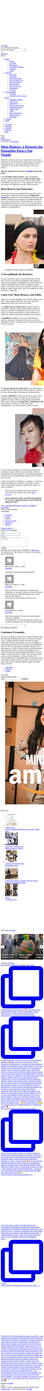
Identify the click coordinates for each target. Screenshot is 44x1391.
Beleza (7, 59)
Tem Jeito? (13, 117)
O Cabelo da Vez (11, 900)
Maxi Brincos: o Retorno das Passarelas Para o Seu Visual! (22, 151)
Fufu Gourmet (14, 84)
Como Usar (13, 101)
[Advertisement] (22, 23)
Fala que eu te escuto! (16, 105)
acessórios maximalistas (13, 505)
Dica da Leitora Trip (16, 80)
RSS (6, 132)
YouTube (8, 128)
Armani (4, 197)
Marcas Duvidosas (15, 113)
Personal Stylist (14, 115)
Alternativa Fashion (16, 100)
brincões (24, 505)
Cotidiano (12, 94)
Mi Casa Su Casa (15, 86)
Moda (7, 98)
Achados (8, 119)
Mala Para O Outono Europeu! (15, 882)
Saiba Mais (9, 667)
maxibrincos (32, 505)
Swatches (12, 69)
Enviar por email (10, 521)
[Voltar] (2, 947)
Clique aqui (35, 550)
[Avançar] (41, 947)
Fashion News (14, 109)
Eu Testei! (12, 63)
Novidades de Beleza (16, 67)
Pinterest (8, 130)
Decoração (13, 77)
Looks (11, 111)
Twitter (7, 517)
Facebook (8, 124)
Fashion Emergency (16, 107)
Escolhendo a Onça (11, 865)
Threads (8, 524)
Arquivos (8, 669)
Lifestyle (8, 73)
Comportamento (10, 92)
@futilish (12, 930)
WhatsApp (8, 523)
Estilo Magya (13, 103)
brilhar (30, 171)
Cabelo (11, 61)
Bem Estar (12, 75)
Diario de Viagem (15, 78)
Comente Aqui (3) (7, 528)
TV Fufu (12, 90)
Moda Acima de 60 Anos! (14, 848)
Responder (8, 568)
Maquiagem (13, 65)
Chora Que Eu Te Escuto (17, 96)
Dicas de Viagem (15, 82)
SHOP (7, 121)
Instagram (8, 126)
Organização (13, 88)
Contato (7, 671)
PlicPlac (29, 1389)
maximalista (5, 507)
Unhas (11, 71)
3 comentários (14, 141)
